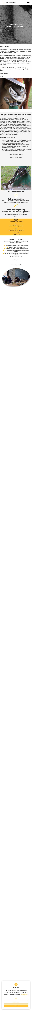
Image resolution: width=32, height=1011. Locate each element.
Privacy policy (24, 994)
